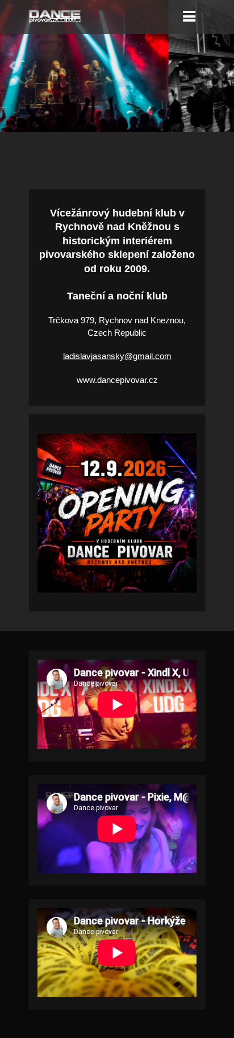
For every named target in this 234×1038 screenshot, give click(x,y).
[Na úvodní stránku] (54, 31)
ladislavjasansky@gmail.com (117, 356)
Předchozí (14, 66)
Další (220, 66)
